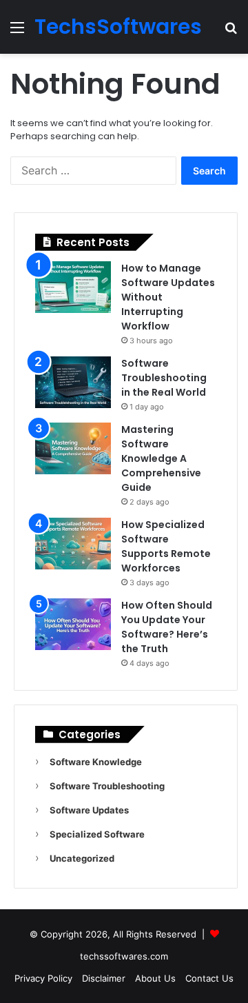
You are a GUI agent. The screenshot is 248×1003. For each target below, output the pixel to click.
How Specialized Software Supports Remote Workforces (166, 546)
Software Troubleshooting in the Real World (164, 377)
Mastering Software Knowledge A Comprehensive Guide (161, 458)
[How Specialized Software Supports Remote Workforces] (73, 543)
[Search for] (231, 32)
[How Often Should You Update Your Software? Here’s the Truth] (73, 624)
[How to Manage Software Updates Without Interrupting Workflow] (73, 287)
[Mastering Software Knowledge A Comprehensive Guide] (73, 448)
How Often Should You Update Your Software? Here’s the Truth (166, 627)
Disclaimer (103, 978)
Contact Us (209, 978)
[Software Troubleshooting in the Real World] (73, 382)
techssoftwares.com (124, 956)
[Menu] (17, 32)
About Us (155, 978)
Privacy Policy (43, 978)
